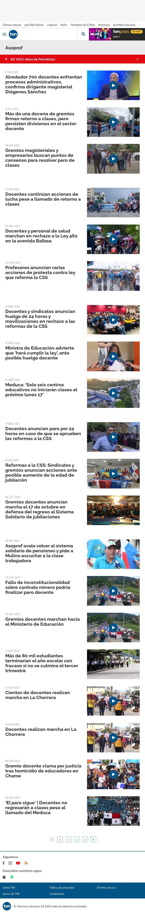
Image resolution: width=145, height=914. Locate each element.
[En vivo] (115, 31)
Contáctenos (57, 893)
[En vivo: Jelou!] (100, 34)
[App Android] (12, 877)
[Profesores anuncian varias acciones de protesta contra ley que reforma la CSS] (113, 276)
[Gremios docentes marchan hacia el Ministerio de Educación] (113, 627)
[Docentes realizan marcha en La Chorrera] (113, 737)
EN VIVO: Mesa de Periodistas (33, 59)
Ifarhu (63, 24)
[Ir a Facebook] (4, 863)
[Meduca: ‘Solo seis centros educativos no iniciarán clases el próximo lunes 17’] (113, 393)
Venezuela (104, 24)
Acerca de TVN (11, 893)
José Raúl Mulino (34, 24)
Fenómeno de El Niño (83, 24)
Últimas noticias (12, 24)
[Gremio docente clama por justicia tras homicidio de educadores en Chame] (113, 774)
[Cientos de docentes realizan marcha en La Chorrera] (113, 701)
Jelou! (116, 36)
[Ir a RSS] (27, 863)
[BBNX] (7, 906)
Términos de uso (106, 887)
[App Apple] (5, 877)
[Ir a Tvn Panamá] (43, 34)
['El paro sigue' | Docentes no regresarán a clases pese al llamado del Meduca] (113, 811)
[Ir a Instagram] (10, 863)
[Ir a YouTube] (18, 863)
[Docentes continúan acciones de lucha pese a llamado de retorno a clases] (113, 202)
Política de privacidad (62, 887)
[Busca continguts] (83, 34)
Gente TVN (9, 887)
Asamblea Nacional (124, 24)
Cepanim (52, 24)
